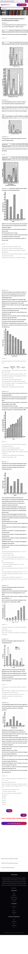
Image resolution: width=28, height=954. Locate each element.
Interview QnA (14, 899)
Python (14, 910)
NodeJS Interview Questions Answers (9, 858)
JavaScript (14, 921)
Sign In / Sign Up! (21, 4)
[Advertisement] (14, 275)
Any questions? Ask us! (14, 823)
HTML (14, 914)
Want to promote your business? (7, 1)
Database (14, 912)
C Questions (14, 906)
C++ (14, 908)
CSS (14, 923)
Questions (14, 895)
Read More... (14, 888)
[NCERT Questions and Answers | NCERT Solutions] (5, 4)
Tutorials (14, 901)
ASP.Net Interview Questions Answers (9, 863)
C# (14, 927)
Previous (9, 810)
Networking (14, 925)
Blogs (14, 893)
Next (24, 815)
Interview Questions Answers (7, 867)
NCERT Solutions (14, 897)
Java (14, 920)
